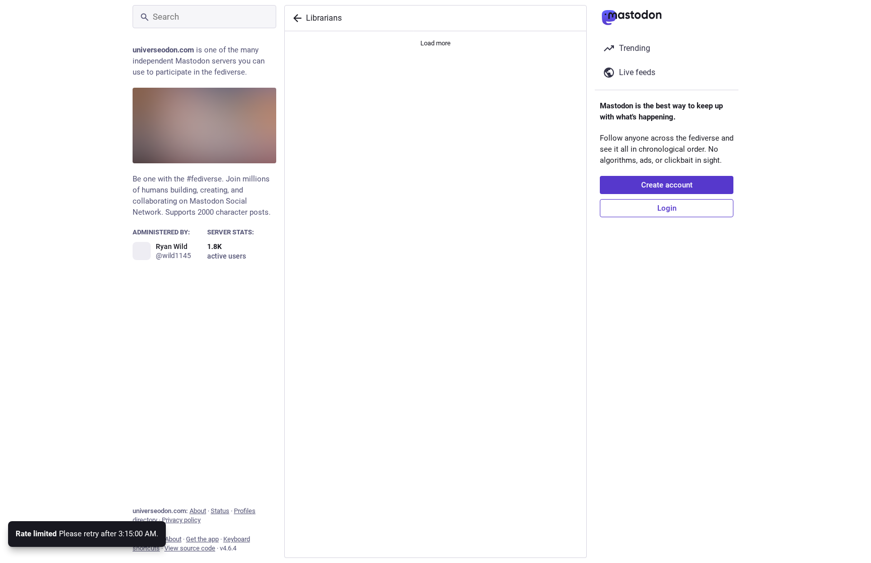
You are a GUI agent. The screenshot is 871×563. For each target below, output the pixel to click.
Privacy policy (181, 520)
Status (220, 511)
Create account (667, 185)
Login (666, 208)
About (198, 511)
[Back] (295, 18)
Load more (435, 43)
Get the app (202, 539)
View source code (189, 548)
